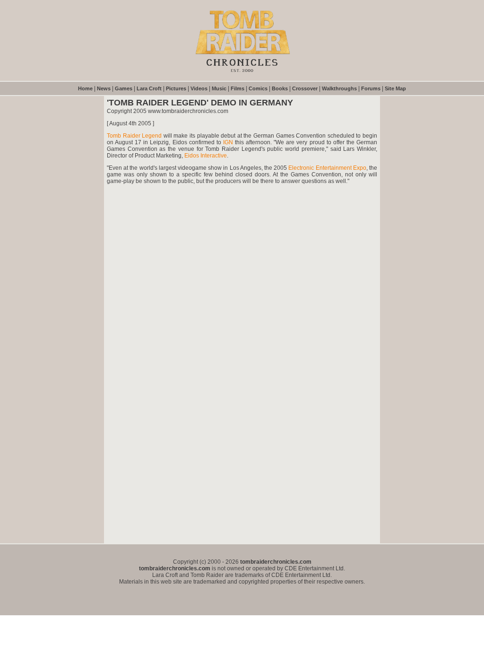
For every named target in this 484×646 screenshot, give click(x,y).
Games (123, 88)
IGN (228, 142)
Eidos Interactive (205, 155)
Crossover (305, 88)
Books (280, 88)
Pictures (176, 88)
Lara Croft (149, 88)
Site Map (395, 88)
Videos (198, 88)
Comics (258, 88)
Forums (370, 88)
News (104, 88)
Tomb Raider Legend (134, 135)
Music (219, 88)
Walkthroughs (339, 88)
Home (85, 88)
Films (237, 88)
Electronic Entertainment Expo (327, 168)
